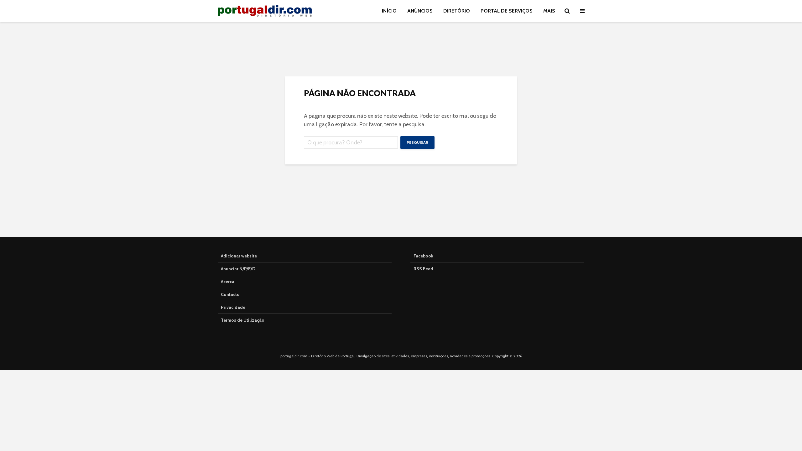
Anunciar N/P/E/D (238, 269)
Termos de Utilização (242, 320)
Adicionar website (239, 256)
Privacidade (233, 307)
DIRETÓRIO (456, 11)
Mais (549, 11)
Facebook (423, 256)
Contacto (230, 294)
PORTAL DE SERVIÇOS (507, 11)
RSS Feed (423, 269)
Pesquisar (417, 142)
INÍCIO (389, 11)
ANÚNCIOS (420, 11)
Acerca (227, 281)
